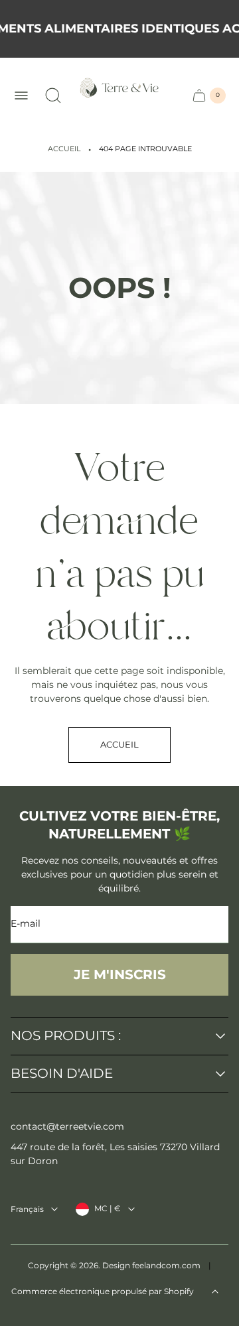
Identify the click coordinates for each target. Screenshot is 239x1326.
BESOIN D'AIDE (62, 1074)
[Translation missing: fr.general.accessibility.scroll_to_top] (215, 1291)
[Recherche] (53, 95)
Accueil (64, 149)
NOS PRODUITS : (66, 1036)
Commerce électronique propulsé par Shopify (102, 1291)
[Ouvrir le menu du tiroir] (21, 95)
